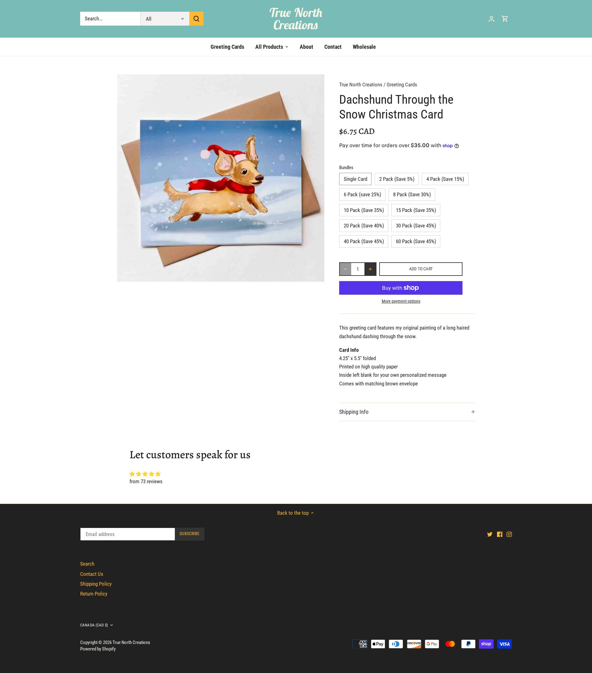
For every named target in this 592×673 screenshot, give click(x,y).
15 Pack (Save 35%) (416, 210)
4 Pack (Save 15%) (445, 179)
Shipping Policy (96, 584)
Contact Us (91, 574)
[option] (220, 178)
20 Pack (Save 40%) (364, 225)
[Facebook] (499, 534)
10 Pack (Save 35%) (364, 210)
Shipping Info (353, 412)
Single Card (355, 179)
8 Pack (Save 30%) (412, 194)
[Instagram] (509, 534)
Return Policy (93, 594)
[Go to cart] (505, 18)
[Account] (491, 18)
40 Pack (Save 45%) (364, 241)
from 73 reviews (146, 481)
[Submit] (196, 19)
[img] (296, 474)
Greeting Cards (402, 84)
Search (87, 564)
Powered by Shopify (98, 649)
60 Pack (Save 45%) (416, 241)
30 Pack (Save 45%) (416, 225)
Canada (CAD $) (94, 625)
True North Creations (296, 18)
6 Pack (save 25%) (362, 194)
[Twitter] (489, 534)
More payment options (401, 301)
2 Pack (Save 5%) (396, 179)
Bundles (346, 167)
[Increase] (370, 269)
